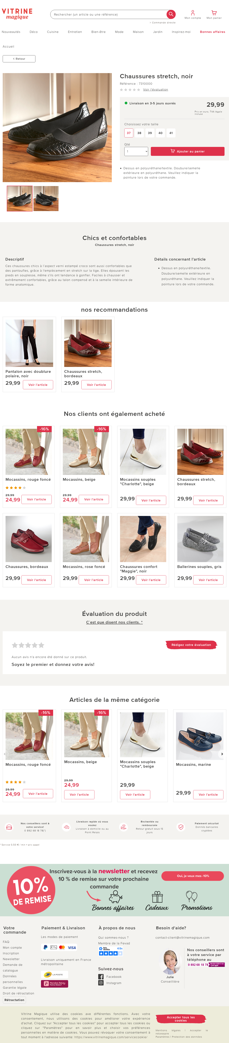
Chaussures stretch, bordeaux (83, 374)
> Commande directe (163, 22)
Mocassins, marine (193, 764)
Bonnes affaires (212, 32)
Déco (34, 32)
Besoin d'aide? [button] (171, 928)
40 (161, 133)
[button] (19, 930)
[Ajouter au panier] (188, 144)
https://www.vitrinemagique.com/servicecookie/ (110, 1037)
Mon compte (12, 948)
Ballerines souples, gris (199, 566)
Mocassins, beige (79, 479)
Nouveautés (11, 32)
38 (139, 133)
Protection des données (187, 1036)
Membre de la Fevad (114, 943)
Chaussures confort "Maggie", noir (138, 569)
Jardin (158, 32)
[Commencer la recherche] (171, 14)
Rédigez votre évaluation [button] (191, 645)
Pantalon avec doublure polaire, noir (28, 374)
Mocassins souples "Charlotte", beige (138, 481)
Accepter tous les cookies (181, 1018)
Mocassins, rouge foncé (28, 479)
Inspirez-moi (181, 32)
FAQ (6, 942)
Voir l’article (38, 385)
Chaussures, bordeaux (27, 566)
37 (129, 133)
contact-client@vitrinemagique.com (182, 938)
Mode (119, 32)
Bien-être (98, 32)
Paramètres (162, 1036)
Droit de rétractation (18, 993)
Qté (127, 144)
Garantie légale (15, 988)
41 (171, 133)
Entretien (75, 32)
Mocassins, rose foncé (84, 566)
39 (150, 133)
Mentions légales (168, 1030)
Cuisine (53, 32)
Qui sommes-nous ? (113, 938)
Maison (138, 32)
